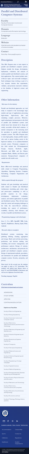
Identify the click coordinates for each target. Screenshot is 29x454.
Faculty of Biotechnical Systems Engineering (12, 340)
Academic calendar (6, 425)
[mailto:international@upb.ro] (3, 421)
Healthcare (5, 442)
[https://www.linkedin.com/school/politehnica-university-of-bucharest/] (17, 421)
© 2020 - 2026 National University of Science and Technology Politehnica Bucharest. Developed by (13, 450)
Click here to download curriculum (12, 287)
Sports (4, 433)
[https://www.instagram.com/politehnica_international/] (12, 421)
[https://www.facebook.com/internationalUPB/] (8, 421)
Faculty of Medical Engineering (12, 369)
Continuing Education (12, 302)
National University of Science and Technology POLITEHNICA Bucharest (13, 5)
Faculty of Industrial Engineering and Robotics (13, 335)
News (14, 425)
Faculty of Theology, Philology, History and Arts (14, 399)
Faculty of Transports (9, 344)
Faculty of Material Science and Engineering (12, 351)
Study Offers (9, 296)
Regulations (18, 438)
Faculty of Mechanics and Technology (14, 382)
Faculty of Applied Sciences (11, 366)
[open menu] (26, 5)
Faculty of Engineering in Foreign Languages (12, 361)
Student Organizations (19, 442)
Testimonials (24, 425)
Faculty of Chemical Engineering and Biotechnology (13, 356)
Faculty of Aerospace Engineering (13, 347)
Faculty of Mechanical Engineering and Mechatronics (14, 330)
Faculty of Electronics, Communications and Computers (13, 386)
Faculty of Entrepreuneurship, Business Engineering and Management (14, 373)
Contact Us (18, 433)
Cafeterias (5, 438)
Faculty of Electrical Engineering (12, 311)
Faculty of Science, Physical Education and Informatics (14, 378)
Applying (7, 299)
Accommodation (6, 429)
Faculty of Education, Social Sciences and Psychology (14, 391)
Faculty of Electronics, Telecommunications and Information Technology (14, 324)
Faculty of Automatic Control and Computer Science (13, 318)
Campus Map (18, 429)
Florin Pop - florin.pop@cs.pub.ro (11, 54)
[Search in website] (18, 2)
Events (18, 425)
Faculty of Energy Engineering (12, 314)
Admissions (8, 292)
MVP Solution (5, 452)
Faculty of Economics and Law (12, 395)
